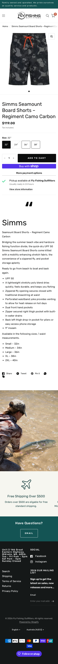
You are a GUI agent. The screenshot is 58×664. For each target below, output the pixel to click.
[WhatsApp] (46, 373)
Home (5, 26)
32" (6, 144)
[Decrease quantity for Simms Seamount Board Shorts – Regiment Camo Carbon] (4, 158)
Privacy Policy (10, 591)
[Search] (47, 16)
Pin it (37, 373)
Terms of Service (11, 581)
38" (36, 144)
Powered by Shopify (29, 622)
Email (33, 595)
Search (6, 571)
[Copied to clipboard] (4, 376)
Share (9, 373)
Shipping (7, 576)
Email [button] (29, 533)
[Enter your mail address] (53, 601)
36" (26, 144)
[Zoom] (51, 36)
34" (16, 144)
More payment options (29, 173)
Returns (6, 586)
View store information (21, 189)
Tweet (23, 373)
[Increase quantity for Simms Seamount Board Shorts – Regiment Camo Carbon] (13, 158)
